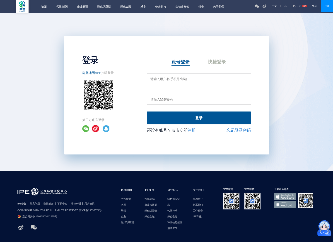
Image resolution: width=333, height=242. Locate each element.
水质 (123, 205)
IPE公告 (296, 6)
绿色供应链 (104, 6)
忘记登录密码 (239, 130)
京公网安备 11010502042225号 (39, 216)
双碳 (123, 210)
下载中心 (62, 203)
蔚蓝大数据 (151, 205)
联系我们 (198, 205)
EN (285, 6)
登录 (314, 6)
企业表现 (82, 6)
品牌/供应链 (127, 222)
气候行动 (172, 210)
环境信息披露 (174, 222)
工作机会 (198, 210)
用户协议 (89, 203)
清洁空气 (172, 228)
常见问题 (35, 203)
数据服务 (48, 203)
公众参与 (160, 6)
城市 (143, 6)
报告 (201, 6)
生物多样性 (182, 6)
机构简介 (198, 199)
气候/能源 (62, 6)
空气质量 (126, 199)
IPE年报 (197, 216)
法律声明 (76, 203)
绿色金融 (125, 6)
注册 (327, 6)
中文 (274, 6)
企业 (123, 216)
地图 (44, 6)
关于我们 (218, 6)
